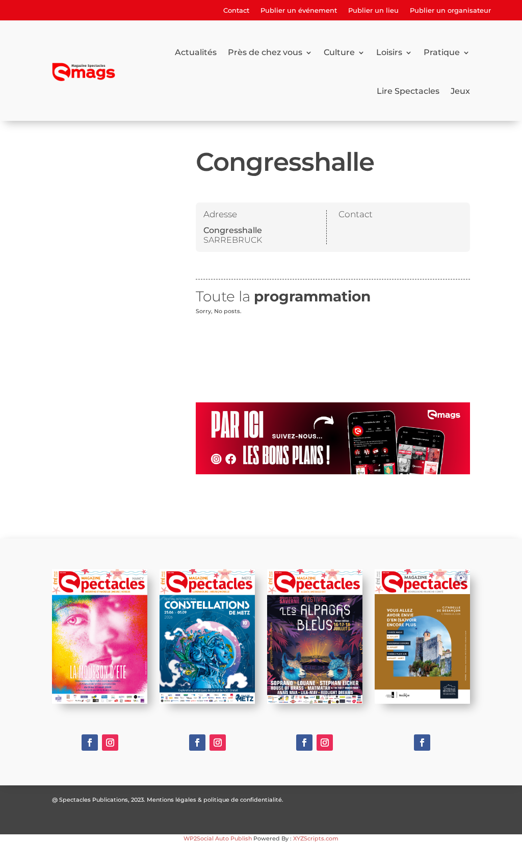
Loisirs (389, 52)
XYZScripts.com (315, 838)
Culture (339, 52)
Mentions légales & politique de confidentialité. (215, 799)
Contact (236, 10)
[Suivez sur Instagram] (110, 742)
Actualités (196, 52)
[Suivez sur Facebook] (90, 742)
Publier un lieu (373, 10)
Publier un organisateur (450, 10)
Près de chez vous (265, 52)
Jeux (460, 91)
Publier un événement (298, 10)
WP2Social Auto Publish (218, 838)
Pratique (442, 52)
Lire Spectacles (408, 91)
